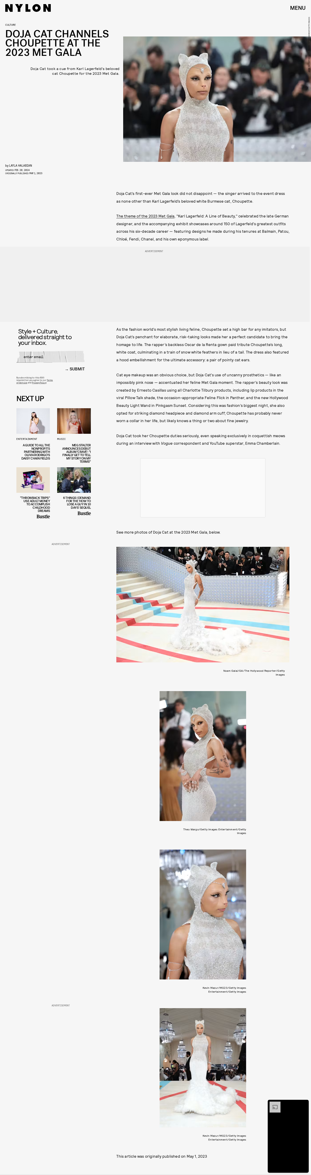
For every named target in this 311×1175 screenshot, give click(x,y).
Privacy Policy (39, 382)
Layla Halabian (20, 165)
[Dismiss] (303, 1104)
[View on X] (203, 488)
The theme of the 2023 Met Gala (145, 216)
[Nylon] (28, 8)
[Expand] (272, 1104)
